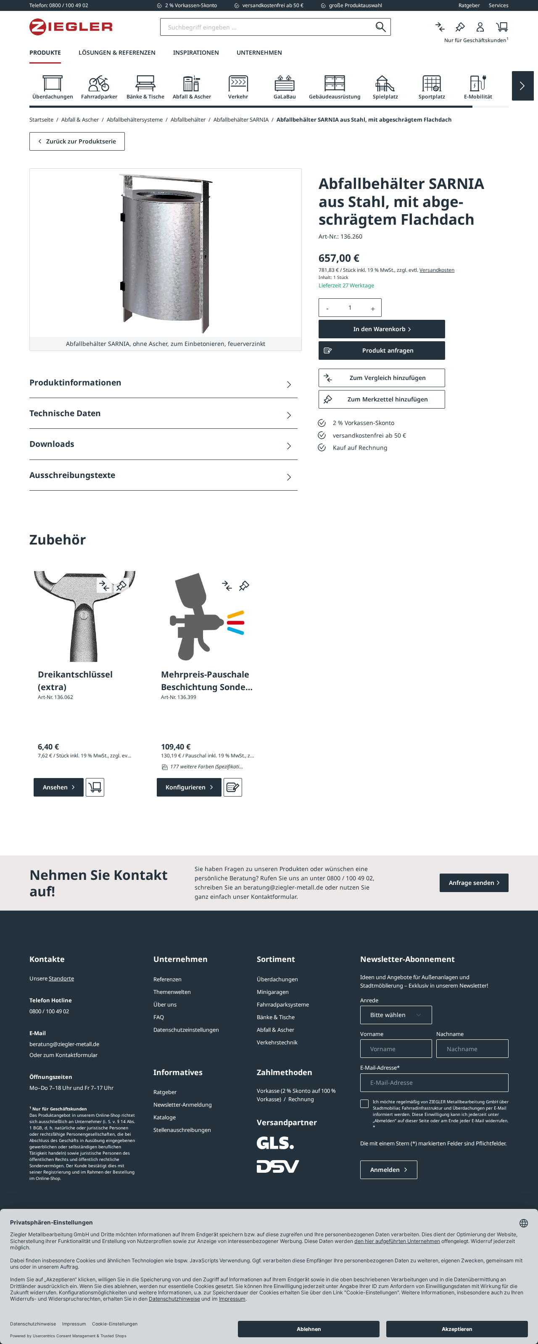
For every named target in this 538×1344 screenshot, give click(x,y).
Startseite (41, 119)
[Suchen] (381, 27)
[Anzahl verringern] (327, 307)
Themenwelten (172, 992)
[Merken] (460, 27)
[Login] (480, 27)
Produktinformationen (75, 382)
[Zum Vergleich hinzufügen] (104, 585)
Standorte (61, 978)
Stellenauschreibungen (182, 1130)
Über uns (165, 1004)
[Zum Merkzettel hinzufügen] (121, 585)
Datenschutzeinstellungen (186, 1029)
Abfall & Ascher (275, 1029)
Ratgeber (165, 1092)
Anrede (369, 1000)
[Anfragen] (233, 787)
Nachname (450, 1034)
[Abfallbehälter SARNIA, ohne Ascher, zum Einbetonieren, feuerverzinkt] (165, 253)
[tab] (52, 88)
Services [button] (499, 5)
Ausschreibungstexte (72, 475)
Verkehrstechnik (277, 1042)
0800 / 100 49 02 (49, 1011)
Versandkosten (436, 270)
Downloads (51, 443)
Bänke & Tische (276, 1017)
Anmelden (385, 1170)
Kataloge (164, 1117)
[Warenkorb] (500, 27)
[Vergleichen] (440, 27)
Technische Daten (65, 413)
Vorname (371, 1034)
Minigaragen (273, 992)
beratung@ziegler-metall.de (64, 1044)
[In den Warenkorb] (95, 787)
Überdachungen (277, 979)
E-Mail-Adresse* (380, 1067)
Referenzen (167, 979)
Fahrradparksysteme (283, 1004)
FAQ (158, 1017)
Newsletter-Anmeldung (182, 1104)
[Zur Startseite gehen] (70, 27)
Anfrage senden (471, 883)
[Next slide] (523, 86)
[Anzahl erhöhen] (373, 307)
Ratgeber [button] (469, 5)
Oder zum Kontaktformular (63, 1055)
